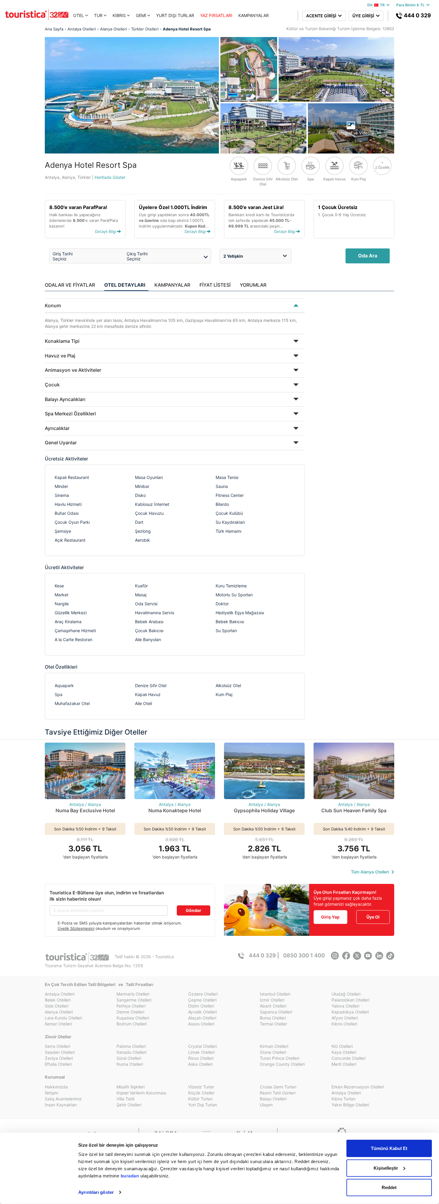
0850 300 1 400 (304, 955)
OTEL (78, 15)
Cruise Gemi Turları (278, 1086)
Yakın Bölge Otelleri (350, 1104)
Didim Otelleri (201, 1005)
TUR (98, 15)
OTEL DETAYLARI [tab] (124, 285)
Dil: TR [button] (376, 5)
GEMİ (141, 15)
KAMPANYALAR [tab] (172, 285)
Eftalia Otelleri (58, 1064)
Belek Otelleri (57, 999)
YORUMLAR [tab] (253, 285)
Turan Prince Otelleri (279, 1058)
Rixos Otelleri (201, 1058)
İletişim (51, 1092)
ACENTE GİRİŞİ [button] (322, 15)
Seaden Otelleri (60, 1052)
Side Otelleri (56, 1005)
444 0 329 (417, 15)
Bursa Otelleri (273, 1017)
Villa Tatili (125, 1098)
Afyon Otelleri (344, 1017)
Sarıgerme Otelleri (133, 999)
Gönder (193, 910)
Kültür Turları (200, 1098)
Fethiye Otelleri (130, 1005)
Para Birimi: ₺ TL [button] (411, 5)
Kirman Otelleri (274, 1046)
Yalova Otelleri (345, 1005)
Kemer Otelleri (58, 1023)
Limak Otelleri (201, 1052)
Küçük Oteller (201, 1092)
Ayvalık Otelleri (202, 1011)
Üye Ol (373, 916)
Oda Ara (367, 256)
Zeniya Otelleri (59, 1058)
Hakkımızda (56, 1086)
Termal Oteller (273, 1023)
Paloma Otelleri (131, 1046)
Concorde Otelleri (348, 1058)
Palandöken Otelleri (350, 999)
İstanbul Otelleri (275, 993)
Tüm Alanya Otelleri (370, 871)
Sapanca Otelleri (276, 1011)
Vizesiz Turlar (201, 1086)
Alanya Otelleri (59, 1011)
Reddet (389, 1187)
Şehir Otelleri (128, 1104)
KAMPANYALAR (253, 15)
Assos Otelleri (201, 1023)
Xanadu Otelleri (131, 1052)
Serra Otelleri (57, 1046)
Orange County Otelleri (282, 1064)
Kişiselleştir (386, 1167)
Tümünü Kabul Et (389, 1148)
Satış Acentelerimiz (63, 1098)
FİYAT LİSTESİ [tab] (215, 285)
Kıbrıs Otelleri (344, 1023)
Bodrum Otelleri (131, 1023)
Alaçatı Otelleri (202, 1017)
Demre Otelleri (130, 1011)
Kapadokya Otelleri (350, 1011)
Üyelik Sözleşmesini (76, 928)
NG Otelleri (342, 1046)
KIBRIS (119, 15)
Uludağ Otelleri (345, 993)
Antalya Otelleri (59, 993)
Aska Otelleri (200, 1064)
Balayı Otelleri (273, 1098)
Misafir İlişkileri (130, 1086)
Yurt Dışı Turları (202, 1104)
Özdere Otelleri (203, 993)
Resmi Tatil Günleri (277, 1092)
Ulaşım (266, 1104)
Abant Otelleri (273, 1005)
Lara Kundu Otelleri (63, 1017)
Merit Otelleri (343, 1064)
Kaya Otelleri (343, 1052)
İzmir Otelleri (272, 999)
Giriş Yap (330, 916)
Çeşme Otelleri (202, 999)
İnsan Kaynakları (61, 1104)
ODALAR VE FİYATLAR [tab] (70, 285)
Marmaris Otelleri (132, 993)
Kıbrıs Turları (343, 1098)
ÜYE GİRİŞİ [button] (364, 15)
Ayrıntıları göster (96, 1192)
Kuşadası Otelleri (132, 1017)
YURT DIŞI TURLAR (175, 15)
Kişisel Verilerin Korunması (141, 1092)
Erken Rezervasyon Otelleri (357, 1086)
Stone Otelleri (273, 1052)
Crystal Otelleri (202, 1046)
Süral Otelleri (128, 1058)
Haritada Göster (110, 177)
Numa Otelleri (129, 1064)
